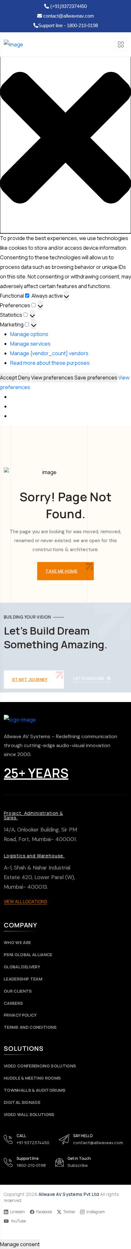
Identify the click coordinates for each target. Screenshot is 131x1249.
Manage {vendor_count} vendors (49, 353)
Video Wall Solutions (29, 1114)
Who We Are (17, 942)
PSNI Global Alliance (28, 954)
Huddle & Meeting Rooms (32, 1078)
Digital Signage (22, 1102)
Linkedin (17, 1212)
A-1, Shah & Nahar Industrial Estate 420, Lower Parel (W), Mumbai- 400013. (39, 877)
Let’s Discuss (88, 678)
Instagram (95, 1212)
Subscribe (77, 1165)
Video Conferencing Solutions (40, 1066)
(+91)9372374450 (68, 6)
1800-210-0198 (31, 1165)
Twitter (69, 1212)
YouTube (18, 1221)
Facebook (44, 1212)
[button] (65, 137)
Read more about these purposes (50, 362)
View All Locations (25, 901)
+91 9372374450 (33, 1142)
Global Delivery (22, 967)
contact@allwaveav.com (68, 16)
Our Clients (18, 991)
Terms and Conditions (30, 1027)
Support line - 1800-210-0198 (68, 25)
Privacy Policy (20, 1015)
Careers (13, 1003)
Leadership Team (23, 979)
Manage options (29, 334)
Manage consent (20, 1244)
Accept (8, 377)
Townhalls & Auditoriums (35, 1090)
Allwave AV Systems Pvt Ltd (68, 1194)
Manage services (30, 343)
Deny (24, 377)
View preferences (52, 377)
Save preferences (95, 377)
